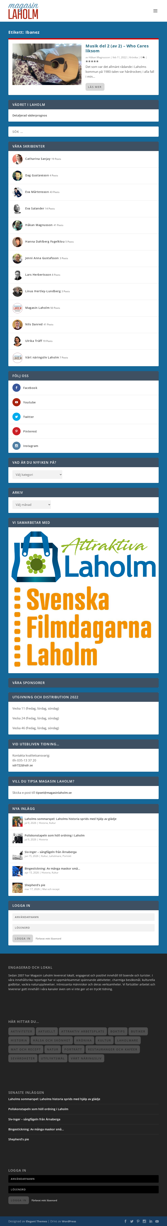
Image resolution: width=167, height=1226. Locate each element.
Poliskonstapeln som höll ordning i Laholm (55, 835)
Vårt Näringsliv (86, 1058)
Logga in (23, 938)
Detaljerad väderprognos (29, 115)
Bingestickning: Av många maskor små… (52, 868)
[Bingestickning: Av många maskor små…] (17, 871)
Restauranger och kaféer (112, 1049)
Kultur (52, 823)
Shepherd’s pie (35, 885)
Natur (52, 1049)
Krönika (133, 57)
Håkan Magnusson (99, 57)
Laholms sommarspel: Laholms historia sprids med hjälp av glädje (70, 819)
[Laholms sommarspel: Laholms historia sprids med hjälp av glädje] (17, 821)
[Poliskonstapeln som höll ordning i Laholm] (17, 838)
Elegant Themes (36, 1221)
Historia (43, 823)
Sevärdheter (23, 1058)
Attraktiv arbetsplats (82, 1031)
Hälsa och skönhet (51, 1040)
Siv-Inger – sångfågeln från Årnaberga (51, 852)
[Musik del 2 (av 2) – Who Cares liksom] (46, 64)
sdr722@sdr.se (22, 765)
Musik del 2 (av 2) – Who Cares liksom (117, 48)
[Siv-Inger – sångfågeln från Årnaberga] (17, 855)
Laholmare (55, 856)
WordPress (69, 1221)
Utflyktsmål (53, 1058)
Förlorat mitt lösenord (48, 938)
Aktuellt (46, 1031)
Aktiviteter (21, 1031)
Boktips (117, 1031)
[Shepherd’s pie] (17, 888)
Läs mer (95, 87)
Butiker (138, 1031)
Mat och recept (50, 889)
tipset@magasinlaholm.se (54, 793)
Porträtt (67, 856)
